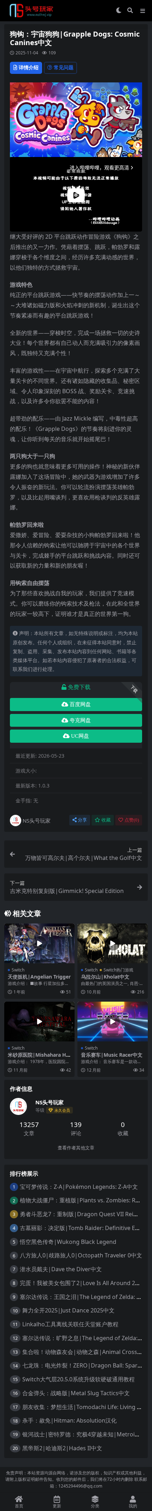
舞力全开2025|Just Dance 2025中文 (68, 1310)
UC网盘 (80, 736)
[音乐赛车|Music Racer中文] (112, 1021)
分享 (82, 820)
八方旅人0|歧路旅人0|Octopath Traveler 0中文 (81, 1255)
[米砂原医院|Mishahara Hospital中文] (39, 1021)
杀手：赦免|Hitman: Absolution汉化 (69, 1420)
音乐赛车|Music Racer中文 (111, 1054)
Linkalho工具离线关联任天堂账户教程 (70, 1324)
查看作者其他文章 (76, 1147)
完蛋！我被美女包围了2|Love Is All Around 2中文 (83, 1283)
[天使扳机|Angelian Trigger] (39, 943)
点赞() (131, 820)
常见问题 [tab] (64, 67)
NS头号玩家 (37, 820)
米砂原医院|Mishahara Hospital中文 (38, 1057)
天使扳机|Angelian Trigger (39, 976)
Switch (18, 970)
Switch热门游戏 (118, 970)
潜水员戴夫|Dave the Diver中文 (61, 1269)
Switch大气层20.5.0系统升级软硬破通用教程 (78, 1379)
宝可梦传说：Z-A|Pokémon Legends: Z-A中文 (79, 1187)
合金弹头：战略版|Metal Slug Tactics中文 (76, 1393)
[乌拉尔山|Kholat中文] (112, 943)
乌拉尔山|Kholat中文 (105, 976)
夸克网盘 (80, 720)
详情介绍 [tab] (29, 67)
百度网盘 (80, 704)
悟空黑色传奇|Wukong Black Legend (68, 1242)
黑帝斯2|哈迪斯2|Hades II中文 (62, 1448)
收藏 (106, 820)
